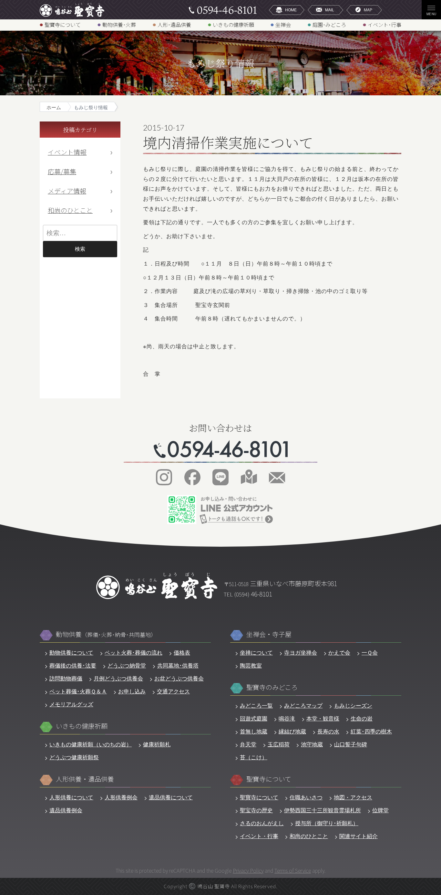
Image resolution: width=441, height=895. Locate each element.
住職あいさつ (306, 797)
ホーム (53, 107)
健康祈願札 (156, 744)
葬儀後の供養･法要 (72, 665)
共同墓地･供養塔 (178, 665)
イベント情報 (67, 152)
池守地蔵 (312, 744)
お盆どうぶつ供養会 (179, 678)
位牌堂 (380, 810)
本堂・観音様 (322, 718)
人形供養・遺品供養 (85, 779)
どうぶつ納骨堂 (127, 665)
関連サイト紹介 (358, 836)
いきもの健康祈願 (233, 24)
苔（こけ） (253, 757)
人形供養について (71, 797)
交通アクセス (173, 691)
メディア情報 (67, 190)
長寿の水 (328, 731)
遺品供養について (171, 797)
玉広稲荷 (279, 744)
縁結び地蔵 (292, 731)
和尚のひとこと (70, 210)
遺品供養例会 (65, 810)
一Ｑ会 (370, 652)
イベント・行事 (259, 836)
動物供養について (71, 652)
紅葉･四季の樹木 (371, 731)
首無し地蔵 (253, 731)
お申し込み (132, 691)
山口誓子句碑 (350, 744)
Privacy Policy (248, 870)
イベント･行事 (384, 24)
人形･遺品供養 (174, 24)
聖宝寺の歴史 (256, 810)
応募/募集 (62, 171)
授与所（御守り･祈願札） (326, 823)
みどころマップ (303, 705)
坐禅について (256, 652)
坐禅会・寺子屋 (269, 634)
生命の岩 (362, 718)
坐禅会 (283, 24)
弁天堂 (248, 744)
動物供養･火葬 (119, 24)
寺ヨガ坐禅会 (300, 652)
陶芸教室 (251, 665)
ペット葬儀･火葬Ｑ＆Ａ (78, 691)
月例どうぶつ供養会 (118, 678)
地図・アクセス (353, 797)
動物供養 (106, 634)
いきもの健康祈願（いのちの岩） (90, 744)
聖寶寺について (63, 24)
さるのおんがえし (262, 823)
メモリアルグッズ (71, 704)
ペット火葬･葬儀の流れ (133, 652)
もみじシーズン (353, 705)
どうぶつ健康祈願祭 (74, 757)
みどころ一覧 (256, 705)
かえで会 (339, 652)
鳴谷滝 (287, 718)
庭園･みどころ (329, 24)
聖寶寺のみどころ (272, 687)
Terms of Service (292, 870)
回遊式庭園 (253, 718)
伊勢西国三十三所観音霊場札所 (322, 810)
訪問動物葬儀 (65, 678)
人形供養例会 (121, 797)
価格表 (182, 652)
